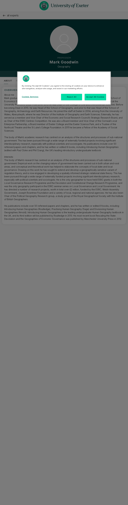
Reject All (71, 97)
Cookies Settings (30, 97)
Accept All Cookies (95, 97)
